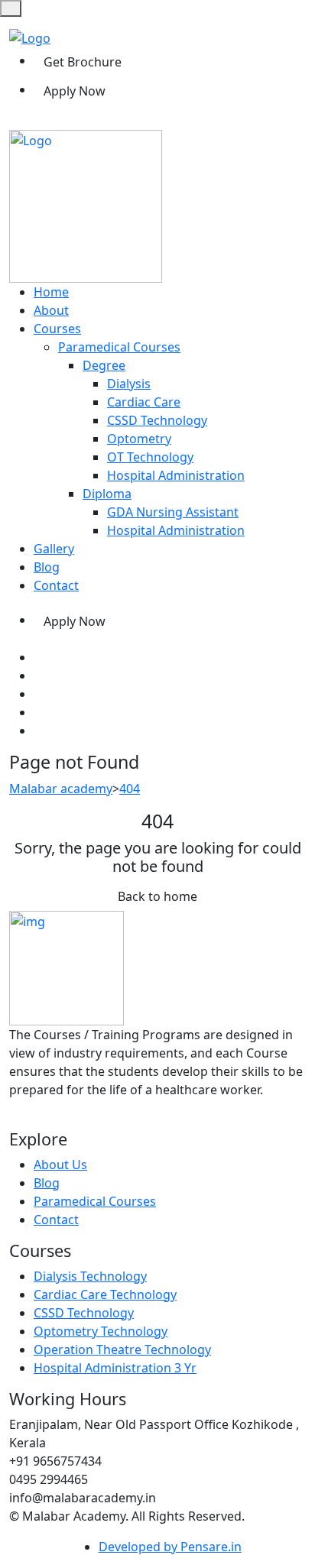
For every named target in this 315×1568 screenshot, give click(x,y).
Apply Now (75, 91)
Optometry (139, 438)
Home (51, 291)
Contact (56, 585)
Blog (47, 567)
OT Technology (150, 457)
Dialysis (129, 383)
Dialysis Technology (90, 1276)
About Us (60, 1164)
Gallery (54, 548)
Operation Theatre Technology (122, 1349)
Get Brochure (83, 61)
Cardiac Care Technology (105, 1294)
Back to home (157, 896)
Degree (104, 365)
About (51, 310)
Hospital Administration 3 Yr (115, 1367)
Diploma (107, 493)
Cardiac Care (143, 402)
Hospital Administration (176, 475)
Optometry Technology (100, 1331)
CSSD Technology (157, 420)
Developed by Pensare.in (170, 1546)
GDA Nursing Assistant (173, 512)
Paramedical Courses (119, 347)
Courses (57, 328)
